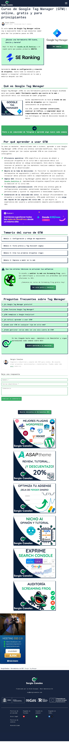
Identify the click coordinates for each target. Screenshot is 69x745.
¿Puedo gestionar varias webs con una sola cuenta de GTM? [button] (29, 330)
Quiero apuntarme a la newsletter (39, 345)
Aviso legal (14, 716)
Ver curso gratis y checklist (43, 287)
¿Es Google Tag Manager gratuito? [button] (18, 304)
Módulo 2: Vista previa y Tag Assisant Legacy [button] (24, 246)
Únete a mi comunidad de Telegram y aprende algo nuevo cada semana (34, 132)
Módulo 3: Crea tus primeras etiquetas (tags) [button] (23, 253)
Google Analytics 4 (12, 181)
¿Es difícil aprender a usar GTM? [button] (18, 319)
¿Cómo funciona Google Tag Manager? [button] (19, 309)
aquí (12, 366)
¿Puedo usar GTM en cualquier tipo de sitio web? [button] (25, 325)
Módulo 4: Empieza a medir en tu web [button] (19, 260)
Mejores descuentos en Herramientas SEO (34, 412)
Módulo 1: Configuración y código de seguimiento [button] (25, 238)
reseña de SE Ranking (26, 46)
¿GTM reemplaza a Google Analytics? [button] (19, 314)
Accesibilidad (15, 725)
